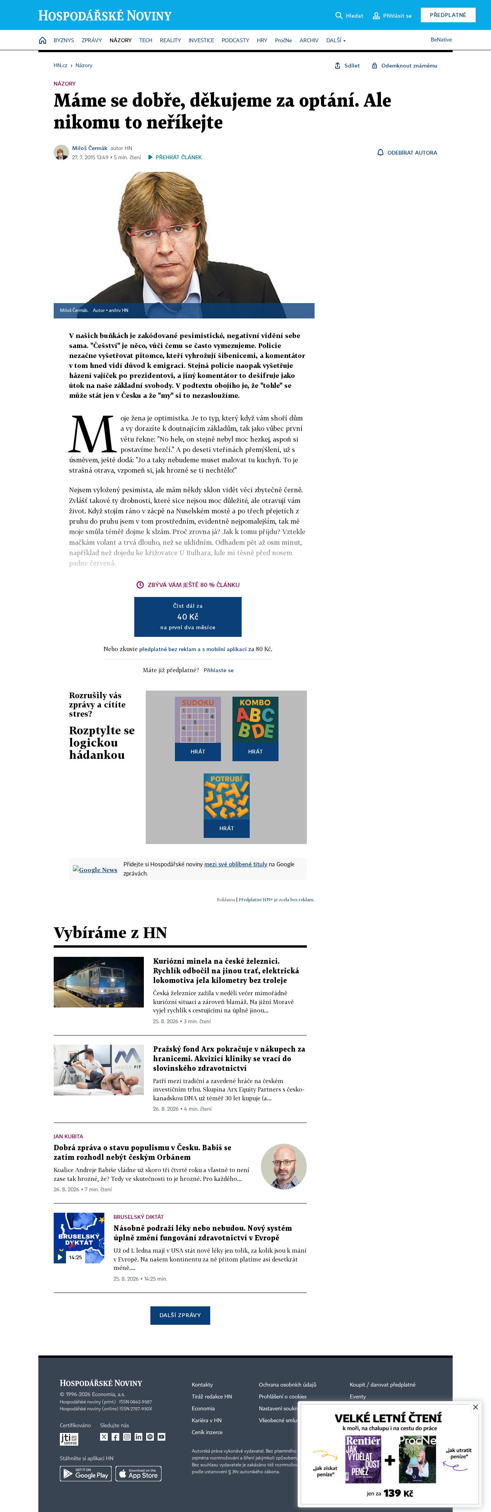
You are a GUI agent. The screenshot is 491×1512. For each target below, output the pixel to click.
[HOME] (42, 41)
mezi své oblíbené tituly (235, 864)
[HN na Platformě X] (104, 1437)
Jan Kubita (68, 1136)
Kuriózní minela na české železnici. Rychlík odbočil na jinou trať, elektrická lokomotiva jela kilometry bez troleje (226, 971)
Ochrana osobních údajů (287, 1385)
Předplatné (448, 15)
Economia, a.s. (108, 1394)
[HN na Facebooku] (115, 1437)
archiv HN (118, 310)
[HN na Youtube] (161, 1437)
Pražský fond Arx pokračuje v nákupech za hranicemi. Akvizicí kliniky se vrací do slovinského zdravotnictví (229, 1059)
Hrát (198, 751)
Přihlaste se (219, 670)
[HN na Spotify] (150, 1437)
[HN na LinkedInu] (138, 1437)
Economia (203, 1408)
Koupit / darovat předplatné (382, 1385)
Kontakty (202, 1385)
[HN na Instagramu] (127, 1437)
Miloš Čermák (89, 148)
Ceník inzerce (207, 1432)
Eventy (358, 1397)
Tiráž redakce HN (212, 1397)
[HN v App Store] (138, 1473)
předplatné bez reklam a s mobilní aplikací (193, 649)
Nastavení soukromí (282, 1408)
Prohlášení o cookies (282, 1397)
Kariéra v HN (207, 1420)
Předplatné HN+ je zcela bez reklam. (277, 899)
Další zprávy (180, 1315)
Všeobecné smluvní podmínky (294, 1420)
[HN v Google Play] (86, 1473)
